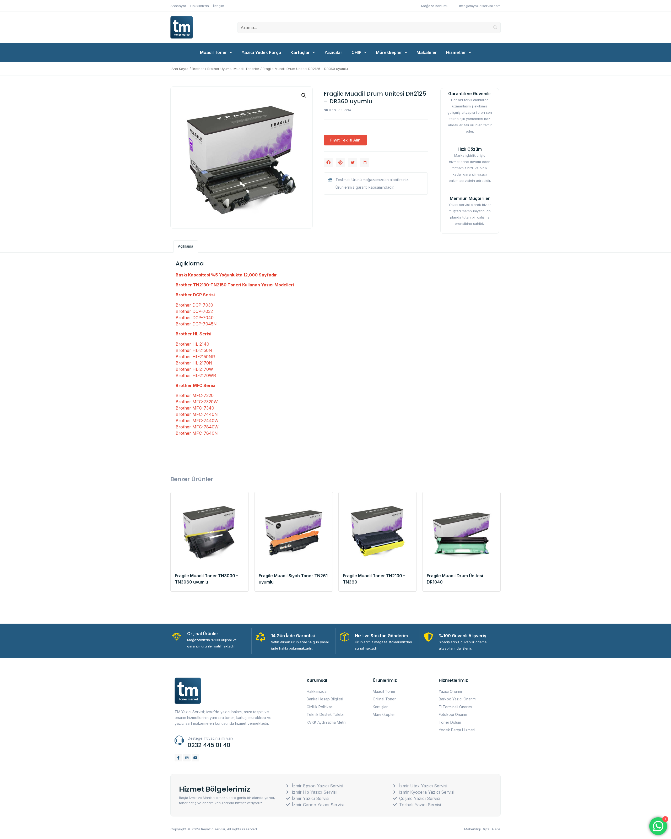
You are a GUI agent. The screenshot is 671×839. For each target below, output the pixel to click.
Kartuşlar (300, 52)
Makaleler (426, 52)
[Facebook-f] (178, 757)
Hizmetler (456, 52)
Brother (198, 69)
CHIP (356, 52)
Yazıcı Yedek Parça (261, 52)
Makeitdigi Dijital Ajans (482, 829)
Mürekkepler (389, 52)
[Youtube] (195, 757)
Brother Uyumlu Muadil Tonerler (233, 69)
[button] (328, 162)
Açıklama (185, 246)
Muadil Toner (213, 52)
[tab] (185, 246)
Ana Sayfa (179, 69)
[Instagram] (187, 757)
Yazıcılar (333, 52)
